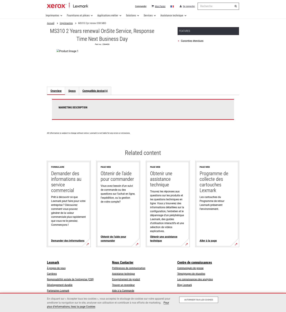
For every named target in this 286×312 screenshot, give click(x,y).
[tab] (56, 91)
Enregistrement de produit (126, 279)
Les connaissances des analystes (195, 279)
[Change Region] (172, 6)
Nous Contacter (122, 262)
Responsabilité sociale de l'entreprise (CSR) (70, 279)
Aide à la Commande (123, 290)
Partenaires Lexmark (58, 290)
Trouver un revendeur (123, 285)
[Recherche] (235, 6)
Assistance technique (171, 15)
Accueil (67, 5)
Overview (56, 90)
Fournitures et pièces (78, 15)
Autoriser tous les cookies (198, 300)
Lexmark (53, 262)
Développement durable (59, 285)
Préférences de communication (128, 268)
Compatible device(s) (95, 90)
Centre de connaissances (194, 262)
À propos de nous (56, 268)
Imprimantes (52, 15)
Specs (72, 90)
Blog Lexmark (184, 285)
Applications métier (107, 15)
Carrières (52, 273)
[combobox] (218, 6)
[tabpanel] (143, 111)
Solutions (131, 15)
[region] (143, 302)
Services (148, 15)
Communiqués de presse (190, 268)
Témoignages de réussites (191, 273)
